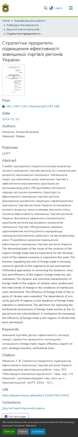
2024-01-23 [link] (10, 119)
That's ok (9, 431)
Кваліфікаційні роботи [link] (29, 21)
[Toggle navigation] (71, 8)
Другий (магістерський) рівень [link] (25, 29)
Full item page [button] (16, 417)
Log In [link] (58, 8)
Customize (37, 431)
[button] (5, 8)
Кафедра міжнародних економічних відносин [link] (25, 25)
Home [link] (6, 21)
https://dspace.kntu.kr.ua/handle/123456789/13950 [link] (35, 395)
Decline (23, 431)
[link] (39, 106)
